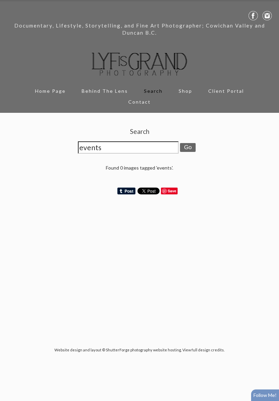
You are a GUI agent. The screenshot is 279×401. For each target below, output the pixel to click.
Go (188, 147)
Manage (270, 3)
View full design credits (203, 350)
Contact (139, 102)
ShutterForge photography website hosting (143, 350)
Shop (185, 91)
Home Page (50, 91)
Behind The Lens (105, 91)
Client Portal (226, 91)
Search (153, 91)
